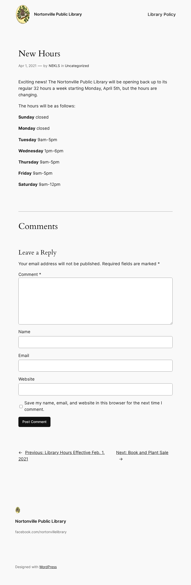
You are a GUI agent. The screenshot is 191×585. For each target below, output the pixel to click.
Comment (29, 274)
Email (23, 355)
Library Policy (162, 14)
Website (26, 379)
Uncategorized (77, 66)
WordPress (48, 567)
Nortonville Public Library (58, 14)
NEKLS (54, 66)
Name (24, 331)
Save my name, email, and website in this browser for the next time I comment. (93, 406)
